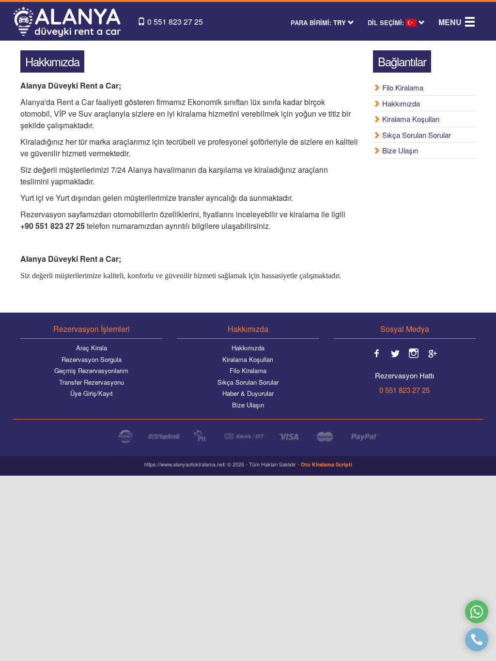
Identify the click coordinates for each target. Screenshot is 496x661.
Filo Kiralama (401, 87)
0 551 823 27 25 (174, 21)
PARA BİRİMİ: (311, 22)
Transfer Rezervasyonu (91, 382)
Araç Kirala (91, 348)
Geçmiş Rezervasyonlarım (91, 370)
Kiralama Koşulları (409, 119)
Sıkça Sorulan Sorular (415, 135)
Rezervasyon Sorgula (92, 359)
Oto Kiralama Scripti (326, 464)
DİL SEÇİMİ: (386, 22)
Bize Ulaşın (399, 150)
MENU (450, 22)
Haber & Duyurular (248, 393)
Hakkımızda (400, 103)
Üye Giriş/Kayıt (91, 393)
